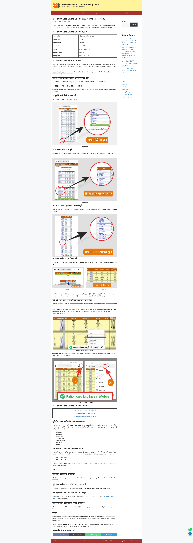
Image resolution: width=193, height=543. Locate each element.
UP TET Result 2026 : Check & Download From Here (129, 70)
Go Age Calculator (127, 94)
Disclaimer (125, 89)
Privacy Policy (126, 92)
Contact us (125, 87)
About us (124, 84)
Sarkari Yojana (115, 13)
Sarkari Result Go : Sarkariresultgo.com (80, 4)
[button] (139, 13)
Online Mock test (127, 97)
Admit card (74, 13)
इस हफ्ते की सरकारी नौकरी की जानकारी (85, 413)
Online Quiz (125, 13)
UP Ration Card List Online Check (85, 410)
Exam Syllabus (104, 13)
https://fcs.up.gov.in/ (89, 89)
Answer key (93, 13)
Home (54, 13)
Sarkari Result (83, 13)
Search (124, 21)
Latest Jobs (62, 13)
